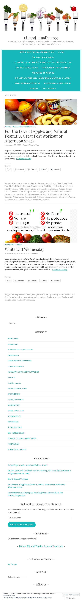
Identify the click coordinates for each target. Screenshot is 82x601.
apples (31, 183)
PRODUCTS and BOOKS (43, 73)
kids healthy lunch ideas (47, 189)
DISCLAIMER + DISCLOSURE (57, 83)
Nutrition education (33, 194)
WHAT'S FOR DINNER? (17, 449)
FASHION (11, 377)
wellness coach (31, 200)
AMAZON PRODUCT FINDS (27, 83)
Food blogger (49, 186)
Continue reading (23, 159)
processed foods (60, 297)
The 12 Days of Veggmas (18, 479)
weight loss (63, 197)
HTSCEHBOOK (49, 88)
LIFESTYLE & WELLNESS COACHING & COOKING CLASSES (43, 78)
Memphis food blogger (33, 191)
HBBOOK (34, 88)
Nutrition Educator (51, 194)
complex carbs (38, 294)
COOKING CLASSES (16, 366)
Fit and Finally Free (41, 37)
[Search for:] (41, 323)
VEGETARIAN (13, 444)
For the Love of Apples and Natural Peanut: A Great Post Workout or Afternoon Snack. (36, 135)
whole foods (44, 200)
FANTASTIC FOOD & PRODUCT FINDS (23, 372)
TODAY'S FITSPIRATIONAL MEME (22, 438)
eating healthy (52, 294)
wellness (20, 200)
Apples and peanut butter (45, 183)
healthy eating (16, 297)
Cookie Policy (47, 597)
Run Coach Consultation (56, 68)
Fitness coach (37, 186)
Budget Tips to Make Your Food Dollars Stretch (28, 465)
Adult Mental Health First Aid (37, 52)
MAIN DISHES (13, 405)
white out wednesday (26, 300)
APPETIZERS (13, 338)
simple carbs (10, 300)
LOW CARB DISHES (16, 400)
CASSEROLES (13, 355)
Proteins (40, 197)
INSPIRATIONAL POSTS (27, 127)
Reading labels (51, 197)
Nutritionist (64, 194)
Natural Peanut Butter (53, 191)
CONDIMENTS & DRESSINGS (19, 361)
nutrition (20, 194)
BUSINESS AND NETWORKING (20, 350)
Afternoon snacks (19, 183)
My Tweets (12, 564)
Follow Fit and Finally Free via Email (41, 504)
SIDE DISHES (13, 422)
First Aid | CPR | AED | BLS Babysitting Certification (42, 63)
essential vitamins (67, 294)
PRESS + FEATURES (16, 411)
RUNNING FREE (14, 416)
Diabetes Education (43, 57)
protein (71, 297)
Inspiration (28, 297)
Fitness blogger (23, 186)
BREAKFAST (13, 344)
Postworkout (30, 197)
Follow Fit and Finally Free (21, 525)
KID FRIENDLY (14, 394)
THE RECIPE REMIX (16, 433)
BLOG (61, 52)
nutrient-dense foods (43, 297)
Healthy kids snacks (64, 186)
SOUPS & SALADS (15, 427)
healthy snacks (11, 127)
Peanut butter (18, 197)
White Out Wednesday (24, 249)
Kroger (62, 189)
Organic (8, 197)
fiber (59, 183)
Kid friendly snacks (27, 189)
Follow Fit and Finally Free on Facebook (41, 546)
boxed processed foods (21, 294)
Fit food (12, 186)
